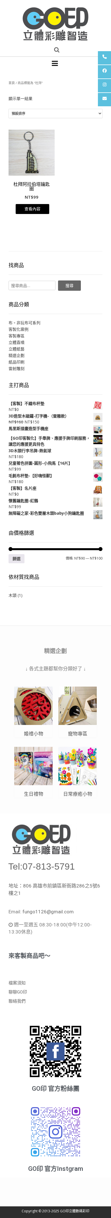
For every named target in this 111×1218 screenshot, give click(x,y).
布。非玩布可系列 (24, 322)
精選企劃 (16, 355)
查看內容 (32, 208)
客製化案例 (18, 329)
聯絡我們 (17, 1001)
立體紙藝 (16, 349)
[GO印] (55, 21)
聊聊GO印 (18, 992)
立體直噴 (16, 342)
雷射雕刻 (16, 368)
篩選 (16, 558)
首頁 (12, 83)
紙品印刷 (16, 362)
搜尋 (69, 285)
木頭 (13, 595)
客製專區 (16, 335)
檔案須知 (17, 983)
